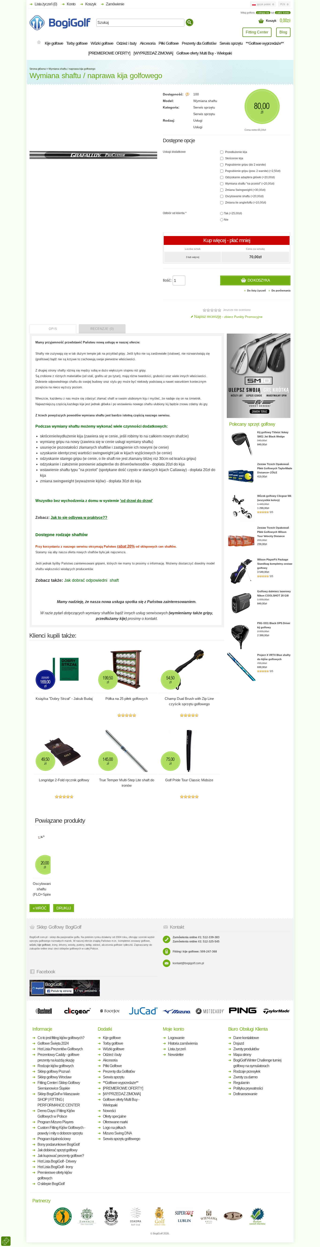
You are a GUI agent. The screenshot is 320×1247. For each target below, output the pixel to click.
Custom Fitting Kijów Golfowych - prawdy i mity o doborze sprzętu (61, 1130)
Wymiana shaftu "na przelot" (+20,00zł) (249, 183)
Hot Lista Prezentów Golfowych (60, 1049)
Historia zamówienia (182, 1043)
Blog (283, 32)
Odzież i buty (126, 43)
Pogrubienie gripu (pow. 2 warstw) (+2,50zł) (252, 171)
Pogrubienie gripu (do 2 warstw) (245, 164)
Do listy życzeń (256, 290)
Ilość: (167, 280)
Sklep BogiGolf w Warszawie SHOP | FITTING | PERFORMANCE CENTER (58, 1099)
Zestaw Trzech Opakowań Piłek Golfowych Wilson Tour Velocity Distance (273, 532)
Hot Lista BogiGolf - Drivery (56, 1161)
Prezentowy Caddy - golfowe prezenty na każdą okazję (58, 1057)
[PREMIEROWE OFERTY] (109, 53)
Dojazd (238, 1043)
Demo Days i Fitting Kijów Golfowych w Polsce (56, 1113)
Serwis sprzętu (231, 43)
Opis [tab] (53, 329)
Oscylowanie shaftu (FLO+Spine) (41, 889)
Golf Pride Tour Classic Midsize (189, 780)
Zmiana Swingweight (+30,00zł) (244, 190)
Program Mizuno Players (55, 1122)
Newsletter (175, 1055)
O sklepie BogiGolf (50, 1184)
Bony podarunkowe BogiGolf (58, 1144)
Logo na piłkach (114, 1128)
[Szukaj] (189, 22)
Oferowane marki (115, 1122)
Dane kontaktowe (246, 1038)
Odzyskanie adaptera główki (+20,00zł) (249, 177)
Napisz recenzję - (228, 317)
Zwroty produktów (246, 1049)
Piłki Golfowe (169, 43)
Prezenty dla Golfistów (199, 43)
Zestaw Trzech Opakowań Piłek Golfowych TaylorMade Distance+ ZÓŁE (274, 468)
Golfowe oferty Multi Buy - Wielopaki (204, 53)
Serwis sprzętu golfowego (121, 1139)
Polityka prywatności (248, 1088)
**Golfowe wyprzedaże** (265, 43)
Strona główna (38, 68)
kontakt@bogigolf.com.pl (188, 963)
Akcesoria (147, 43)
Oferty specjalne (114, 1116)
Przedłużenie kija (235, 152)
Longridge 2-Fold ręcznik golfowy (64, 780)
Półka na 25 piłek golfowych (126, 699)
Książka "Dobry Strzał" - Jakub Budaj (64, 699)
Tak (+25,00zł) (232, 213)
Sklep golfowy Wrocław (54, 1077)
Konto (71, 4)
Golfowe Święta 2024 (53, 1043)
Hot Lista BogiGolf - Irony (55, 1167)
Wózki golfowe (102, 43)
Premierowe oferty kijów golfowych (54, 1175)
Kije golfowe (54, 43)
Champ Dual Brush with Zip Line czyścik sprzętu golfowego (189, 701)
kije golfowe (44, 944)
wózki (33, 944)
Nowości (109, 1111)
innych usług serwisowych (146, 613)
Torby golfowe (76, 43)
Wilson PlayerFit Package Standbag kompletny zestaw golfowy (274, 563)
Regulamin (241, 1083)
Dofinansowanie (245, 1094)
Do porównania (281, 290)
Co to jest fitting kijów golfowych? (60, 1038)
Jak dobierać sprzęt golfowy (57, 1150)
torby (88, 944)
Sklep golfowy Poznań (53, 1071)
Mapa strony (242, 1055)
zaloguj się (263, 12)
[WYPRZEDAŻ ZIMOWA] (153, 53)
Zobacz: (43, 518)
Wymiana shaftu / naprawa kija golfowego (71, 68)
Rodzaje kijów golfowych (55, 1066)
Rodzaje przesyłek (246, 1071)
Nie (225, 219)
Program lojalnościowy (54, 1139)
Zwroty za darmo (245, 1077)
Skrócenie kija (233, 158)
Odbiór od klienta (174, 213)
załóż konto (282, 12)
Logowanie (176, 1038)
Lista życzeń (177, 1049)
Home (39, 43)
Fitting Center (257, 32)
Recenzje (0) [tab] (102, 329)
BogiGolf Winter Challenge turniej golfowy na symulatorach (257, 1063)
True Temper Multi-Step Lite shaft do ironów (126, 782)
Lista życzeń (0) (46, 4)
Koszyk (90, 4)
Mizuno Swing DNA (117, 1133)
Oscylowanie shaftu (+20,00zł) (244, 196)
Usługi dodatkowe (174, 151)
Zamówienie (115, 4)
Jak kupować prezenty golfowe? (60, 1156)
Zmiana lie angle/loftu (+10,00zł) (245, 202)
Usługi (197, 120)
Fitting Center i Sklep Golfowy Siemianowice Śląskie (58, 1085)
